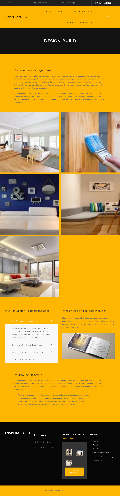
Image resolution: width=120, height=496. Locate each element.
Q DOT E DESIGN (70, 491)
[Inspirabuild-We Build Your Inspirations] (16, 17)
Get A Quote (105, 17)
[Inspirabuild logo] (17, 433)
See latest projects (74, 471)
